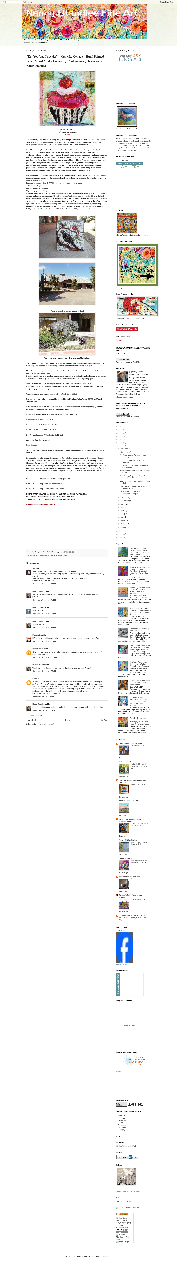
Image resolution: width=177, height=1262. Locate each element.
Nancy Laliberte (38, 607)
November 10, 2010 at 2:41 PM (44, 584)
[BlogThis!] (65, 552)
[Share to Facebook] (70, 552)
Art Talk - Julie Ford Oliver (129, 801)
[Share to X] (67, 552)
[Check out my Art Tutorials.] (129, 62)
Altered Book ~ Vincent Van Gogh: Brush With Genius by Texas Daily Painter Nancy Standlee (140, 611)
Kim (34, 679)
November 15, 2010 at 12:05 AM (44, 657)
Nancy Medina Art (126, 858)
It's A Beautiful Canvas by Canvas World (132, 918)
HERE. (74, 394)
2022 (121, 427)
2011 (121, 443)
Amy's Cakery (67, 458)
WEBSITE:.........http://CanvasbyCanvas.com (45, 489)
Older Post (103, 720)
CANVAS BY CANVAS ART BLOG (132, 916)
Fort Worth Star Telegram (36, 466)
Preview (119, 362)
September (125, 501)
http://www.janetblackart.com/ (38, 373)
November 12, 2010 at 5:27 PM (44, 614)
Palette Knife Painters (127, 762)
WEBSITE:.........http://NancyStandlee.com (44, 484)
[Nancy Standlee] (124, 962)
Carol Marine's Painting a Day (130, 744)
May (122, 514)
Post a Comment (36, 715)
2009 (121, 531)
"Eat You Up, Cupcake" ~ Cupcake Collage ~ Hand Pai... (133, 477)
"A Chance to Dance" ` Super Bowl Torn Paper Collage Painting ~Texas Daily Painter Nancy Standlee (139, 701)
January (124, 527)
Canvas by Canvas (33, 366)
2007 (121, 537)
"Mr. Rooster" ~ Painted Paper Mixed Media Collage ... (134, 487)
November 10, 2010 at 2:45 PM (44, 600)
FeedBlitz (136, 362)
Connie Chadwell (39, 649)
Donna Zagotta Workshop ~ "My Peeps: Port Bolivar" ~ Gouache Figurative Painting (140, 591)
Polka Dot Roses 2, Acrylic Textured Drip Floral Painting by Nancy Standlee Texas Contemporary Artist (140, 721)
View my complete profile (125, 397)
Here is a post (60, 363)
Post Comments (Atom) (45, 724)
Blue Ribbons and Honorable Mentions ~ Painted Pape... (135, 472)
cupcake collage (38, 555)
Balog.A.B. (36, 635)
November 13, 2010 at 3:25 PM (44, 641)
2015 (121, 430)
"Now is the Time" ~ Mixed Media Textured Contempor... (132, 493)
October (124, 498)
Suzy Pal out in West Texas (62, 407)
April (122, 517)
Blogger (108, 1257)
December (125, 449)
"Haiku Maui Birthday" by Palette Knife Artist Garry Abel (139, 766)
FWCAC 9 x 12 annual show (42, 142)
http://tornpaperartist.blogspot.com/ (40, 191)
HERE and (69, 386)
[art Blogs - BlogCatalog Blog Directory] (123, 1240)
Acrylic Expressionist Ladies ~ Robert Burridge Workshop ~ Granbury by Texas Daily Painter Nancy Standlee (140, 571)
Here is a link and (35, 379)
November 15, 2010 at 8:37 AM (44, 671)
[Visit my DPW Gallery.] (129, 169)
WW (34, 568)
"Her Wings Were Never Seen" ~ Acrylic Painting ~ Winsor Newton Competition (140, 664)
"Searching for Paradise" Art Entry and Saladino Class (140, 646)
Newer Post (31, 720)
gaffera (92, 1257)
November (125, 452)
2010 (121, 446)
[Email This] (62, 552)
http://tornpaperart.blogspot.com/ (39, 188)
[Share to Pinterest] (73, 552)
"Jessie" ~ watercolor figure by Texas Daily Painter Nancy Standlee (140, 683)
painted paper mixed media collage (55, 555)
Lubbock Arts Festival (138, 785)
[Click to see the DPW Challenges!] (134, 1065)
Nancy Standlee (38, 591)
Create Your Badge (122, 964)
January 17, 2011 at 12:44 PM (43, 710)
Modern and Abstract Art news (128, 1191)
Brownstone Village (94, 458)
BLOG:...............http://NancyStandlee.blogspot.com (48, 478)
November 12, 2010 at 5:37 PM (44, 628)
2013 (121, 436)
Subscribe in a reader (124, 1201)
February (124, 524)
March (123, 520)
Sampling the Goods (137, 746)
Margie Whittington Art (128, 840)
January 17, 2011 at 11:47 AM (43, 697)
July (122, 507)
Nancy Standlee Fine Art (81, 12)
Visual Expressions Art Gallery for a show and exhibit (74, 196)
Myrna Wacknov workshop (46, 204)
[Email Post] (58, 552)
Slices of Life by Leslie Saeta (130, 877)
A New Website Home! (138, 899)
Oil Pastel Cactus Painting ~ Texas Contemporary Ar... (133, 456)
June (123, 511)
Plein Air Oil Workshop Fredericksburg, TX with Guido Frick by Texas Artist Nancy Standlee (139, 551)
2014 (121, 433)
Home (67, 720)
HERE (90, 399)
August (123, 504)
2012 (121, 440)
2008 (121, 534)
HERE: (88, 384)
